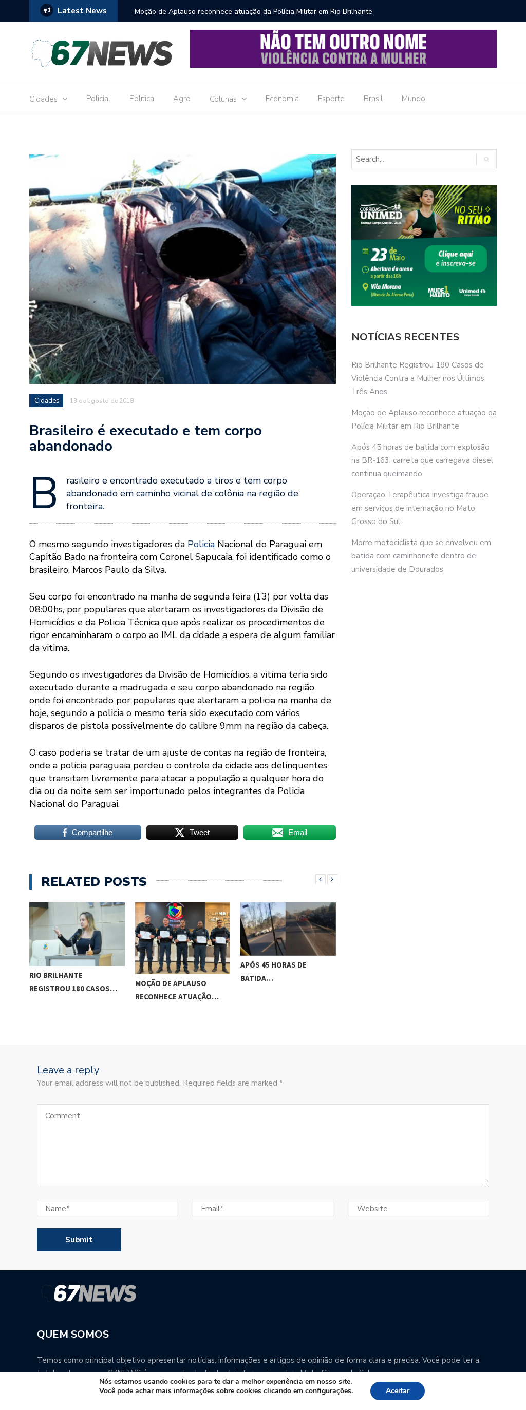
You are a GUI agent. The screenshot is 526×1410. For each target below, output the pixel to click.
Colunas (223, 99)
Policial (98, 98)
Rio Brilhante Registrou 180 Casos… (73, 981)
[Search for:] (405, 159)
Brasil (373, 98)
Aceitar (397, 1391)
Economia (282, 98)
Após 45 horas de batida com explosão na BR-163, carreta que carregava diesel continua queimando (422, 460)
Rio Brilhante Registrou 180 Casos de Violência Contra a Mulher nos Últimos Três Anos (417, 378)
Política (141, 98)
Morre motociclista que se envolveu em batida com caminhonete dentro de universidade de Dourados (421, 555)
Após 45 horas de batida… (273, 971)
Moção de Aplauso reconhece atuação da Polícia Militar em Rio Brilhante (253, 11)
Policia (201, 544)
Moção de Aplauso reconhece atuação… (177, 989)
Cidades (43, 99)
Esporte (331, 98)
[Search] (486, 159)
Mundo (413, 98)
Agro (182, 98)
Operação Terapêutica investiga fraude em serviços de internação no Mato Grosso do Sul (420, 508)
